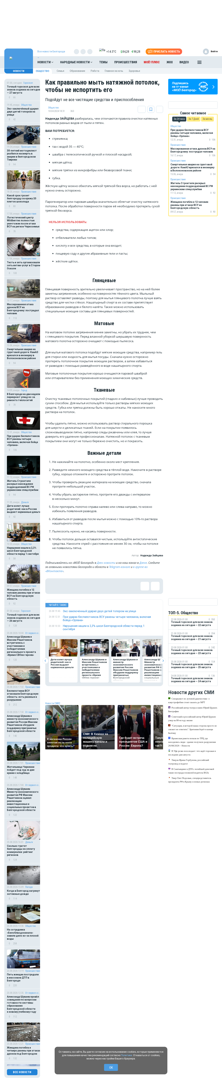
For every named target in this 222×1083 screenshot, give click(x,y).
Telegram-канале (119, 567)
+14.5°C (111, 51)
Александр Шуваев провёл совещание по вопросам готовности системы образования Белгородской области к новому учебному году (23, 1004)
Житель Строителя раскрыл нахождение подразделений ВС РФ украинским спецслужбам (22, 486)
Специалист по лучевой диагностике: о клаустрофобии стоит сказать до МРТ (189, 700)
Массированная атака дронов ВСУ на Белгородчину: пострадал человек (23, 309)
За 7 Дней (194, 119)
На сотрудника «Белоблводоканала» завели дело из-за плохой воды (23, 934)
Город (24, 390)
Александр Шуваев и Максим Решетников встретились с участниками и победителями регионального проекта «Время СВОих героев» (21, 645)
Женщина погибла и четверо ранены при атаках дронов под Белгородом (23, 1050)
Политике (126, 1055)
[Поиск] (211, 62)
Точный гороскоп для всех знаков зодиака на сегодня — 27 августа (23, 89)
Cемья (60, 70)
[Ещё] (199, 63)
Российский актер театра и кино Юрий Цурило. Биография (193, 709)
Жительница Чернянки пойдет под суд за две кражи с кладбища (20, 770)
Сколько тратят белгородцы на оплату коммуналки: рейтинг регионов (21, 850)
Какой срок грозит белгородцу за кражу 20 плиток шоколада (21, 198)
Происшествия (125, 62)
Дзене (143, 563)
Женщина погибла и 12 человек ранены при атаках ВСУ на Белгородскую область (23, 594)
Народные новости (75, 62)
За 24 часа (179, 119)
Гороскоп (28, 82)
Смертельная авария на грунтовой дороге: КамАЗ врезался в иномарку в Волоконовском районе (22, 354)
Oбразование (77, 70)
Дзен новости (106, 563)
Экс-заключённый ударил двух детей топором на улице (23, 111)
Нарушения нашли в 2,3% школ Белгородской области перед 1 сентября (23, 550)
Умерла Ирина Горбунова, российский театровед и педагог (188, 762)
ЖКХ (169, 62)
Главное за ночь (114, 70)
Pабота (95, 70)
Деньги (25, 502)
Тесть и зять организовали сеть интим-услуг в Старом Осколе (23, 265)
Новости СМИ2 (52, 703)
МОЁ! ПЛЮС (152, 62)
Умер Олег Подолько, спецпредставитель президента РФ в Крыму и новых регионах (189, 780)
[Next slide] (163, 661)
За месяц (207, 119)
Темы (103, 62)
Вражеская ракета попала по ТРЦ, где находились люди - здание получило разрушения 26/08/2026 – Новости (192, 742)
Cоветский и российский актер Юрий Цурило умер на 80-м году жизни (192, 718)
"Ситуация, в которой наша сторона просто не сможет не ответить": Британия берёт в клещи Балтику (192, 729)
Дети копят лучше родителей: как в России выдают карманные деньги (23, 508)
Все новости (22, 1072)
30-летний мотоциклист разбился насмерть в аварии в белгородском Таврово (22, 155)
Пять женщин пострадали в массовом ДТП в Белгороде (23, 977)
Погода (29, 887)
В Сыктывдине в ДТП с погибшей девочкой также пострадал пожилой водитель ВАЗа (191, 771)
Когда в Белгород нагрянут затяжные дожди (23, 892)
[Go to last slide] (45, 661)
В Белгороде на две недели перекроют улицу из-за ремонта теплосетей (23, 397)
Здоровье (134, 70)
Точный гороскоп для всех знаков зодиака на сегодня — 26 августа (23, 617)
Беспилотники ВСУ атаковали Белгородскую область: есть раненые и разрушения (23, 695)
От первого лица (32, 633)
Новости (44, 62)
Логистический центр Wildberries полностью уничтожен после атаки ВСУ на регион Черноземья (23, 222)
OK (111, 1067)
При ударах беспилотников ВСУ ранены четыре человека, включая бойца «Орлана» (23, 441)
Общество (42, 71)
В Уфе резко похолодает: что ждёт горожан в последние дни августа (192, 753)
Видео (184, 62)
